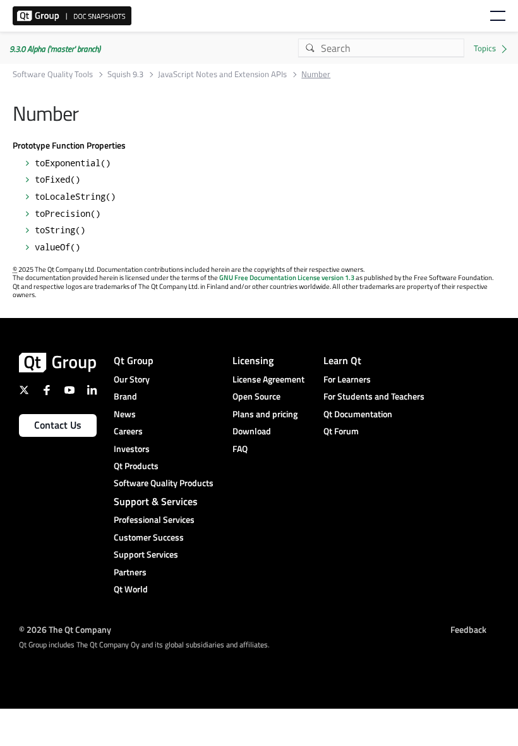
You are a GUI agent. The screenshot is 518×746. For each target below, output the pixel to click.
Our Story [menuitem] (132, 379)
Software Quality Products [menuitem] (164, 482)
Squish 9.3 (125, 74)
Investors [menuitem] (132, 448)
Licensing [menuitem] (253, 360)
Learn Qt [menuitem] (342, 360)
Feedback (468, 628)
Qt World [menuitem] (131, 589)
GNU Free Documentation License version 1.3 (286, 277)
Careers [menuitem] (128, 430)
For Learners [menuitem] (347, 379)
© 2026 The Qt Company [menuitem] (65, 628)
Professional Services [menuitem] (154, 519)
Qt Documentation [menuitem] (357, 413)
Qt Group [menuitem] (134, 360)
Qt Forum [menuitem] (341, 430)
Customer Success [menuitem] (149, 537)
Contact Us (57, 424)
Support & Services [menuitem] (156, 501)
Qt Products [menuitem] (136, 465)
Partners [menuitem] (130, 571)
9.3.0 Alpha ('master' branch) (54, 48)
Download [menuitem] (251, 430)
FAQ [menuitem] (240, 448)
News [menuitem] (125, 413)
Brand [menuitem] (125, 396)
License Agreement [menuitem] (268, 379)
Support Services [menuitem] (146, 554)
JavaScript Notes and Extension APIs (222, 74)
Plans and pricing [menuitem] (265, 413)
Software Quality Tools (53, 74)
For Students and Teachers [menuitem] (374, 396)
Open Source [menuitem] (256, 396)
